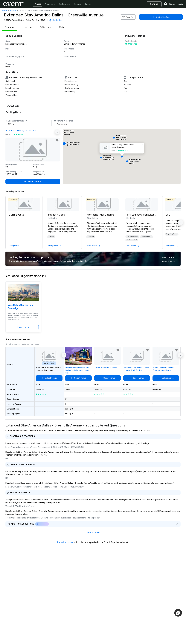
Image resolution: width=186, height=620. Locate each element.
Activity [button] (51, 236)
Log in (180, 4)
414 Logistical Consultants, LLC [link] (141, 214)
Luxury (88, 4)
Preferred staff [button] (132, 240)
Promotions (50, 4)
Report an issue (65, 542)
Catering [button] (91, 236)
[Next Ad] (57, 132)
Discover (78, 4)
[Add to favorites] (57, 140)
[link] (24, 204)
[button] (122, 156)
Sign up (172, 4)
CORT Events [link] (16, 214)
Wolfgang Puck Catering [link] (101, 214)
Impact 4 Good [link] (56, 214)
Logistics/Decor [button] (132, 236)
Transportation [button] (146, 236)
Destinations (64, 4)
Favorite (129, 17)
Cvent (4, 10)
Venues (37, 4)
